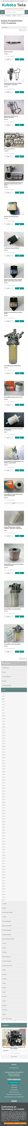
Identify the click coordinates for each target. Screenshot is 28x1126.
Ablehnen (16, 1123)
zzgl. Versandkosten (11, 56)
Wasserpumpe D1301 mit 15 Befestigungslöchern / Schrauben (13, 83)
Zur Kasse (7, 1)
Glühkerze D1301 (8, 51)
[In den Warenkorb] (19, 59)
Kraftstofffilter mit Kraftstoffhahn (12, 365)
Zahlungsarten (14, 1089)
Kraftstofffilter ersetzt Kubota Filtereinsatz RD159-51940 (14, 564)
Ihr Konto (14, 1)
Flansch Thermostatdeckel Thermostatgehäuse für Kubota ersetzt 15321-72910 (14, 184)
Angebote (5, 1025)
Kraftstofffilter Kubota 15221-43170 (13, 397)
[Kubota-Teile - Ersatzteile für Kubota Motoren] (14, 5)
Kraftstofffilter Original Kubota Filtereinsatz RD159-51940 (13, 494)
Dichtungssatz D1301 (9, 149)
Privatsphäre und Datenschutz (14, 1094)
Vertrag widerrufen (14, 1082)
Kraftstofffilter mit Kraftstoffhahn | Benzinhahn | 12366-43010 (14, 462)
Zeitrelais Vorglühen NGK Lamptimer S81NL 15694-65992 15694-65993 (13, 280)
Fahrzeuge (7, 663)
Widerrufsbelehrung (14, 1092)
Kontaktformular (14, 1067)
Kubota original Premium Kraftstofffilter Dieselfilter (13, 429)
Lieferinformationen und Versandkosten (14, 1096)
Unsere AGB (14, 1087)
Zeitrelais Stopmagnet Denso (11, 216)
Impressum (14, 1085)
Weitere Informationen (8, 1123)
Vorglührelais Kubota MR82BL (11, 248)
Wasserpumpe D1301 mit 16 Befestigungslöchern (11, 116)
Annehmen (23, 1123)
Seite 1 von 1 (23, 30)
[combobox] (14, 27)
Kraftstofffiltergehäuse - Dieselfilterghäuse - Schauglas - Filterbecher (13, 527)
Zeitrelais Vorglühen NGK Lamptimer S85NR (13, 313)
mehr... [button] (8, 59)
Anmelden (21, 1)
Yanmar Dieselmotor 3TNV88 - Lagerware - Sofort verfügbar (14, 1048)
